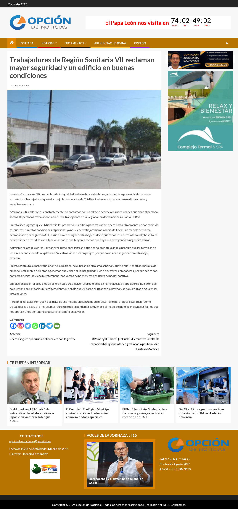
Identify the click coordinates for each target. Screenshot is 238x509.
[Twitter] (28, 326)
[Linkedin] (42, 326)
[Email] (57, 326)
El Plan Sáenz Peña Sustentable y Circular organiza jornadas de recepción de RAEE (144, 413)
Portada (26, 43)
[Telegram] (49, 326)
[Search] (227, 43)
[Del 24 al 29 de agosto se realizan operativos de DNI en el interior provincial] (203, 385)
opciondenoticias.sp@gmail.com (30, 441)
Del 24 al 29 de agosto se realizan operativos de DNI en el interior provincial (201, 413)
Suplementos (74, 43)
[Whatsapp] (35, 326)
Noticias (47, 43)
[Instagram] (20, 326)
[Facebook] (13, 326)
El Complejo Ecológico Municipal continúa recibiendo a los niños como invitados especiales (88, 413)
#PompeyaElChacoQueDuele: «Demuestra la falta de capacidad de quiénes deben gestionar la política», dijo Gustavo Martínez (125, 341)
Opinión (140, 43)
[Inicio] (12, 42)
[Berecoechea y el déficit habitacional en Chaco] (120, 464)
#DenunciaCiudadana (110, 43)
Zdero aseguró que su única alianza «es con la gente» (42, 336)
